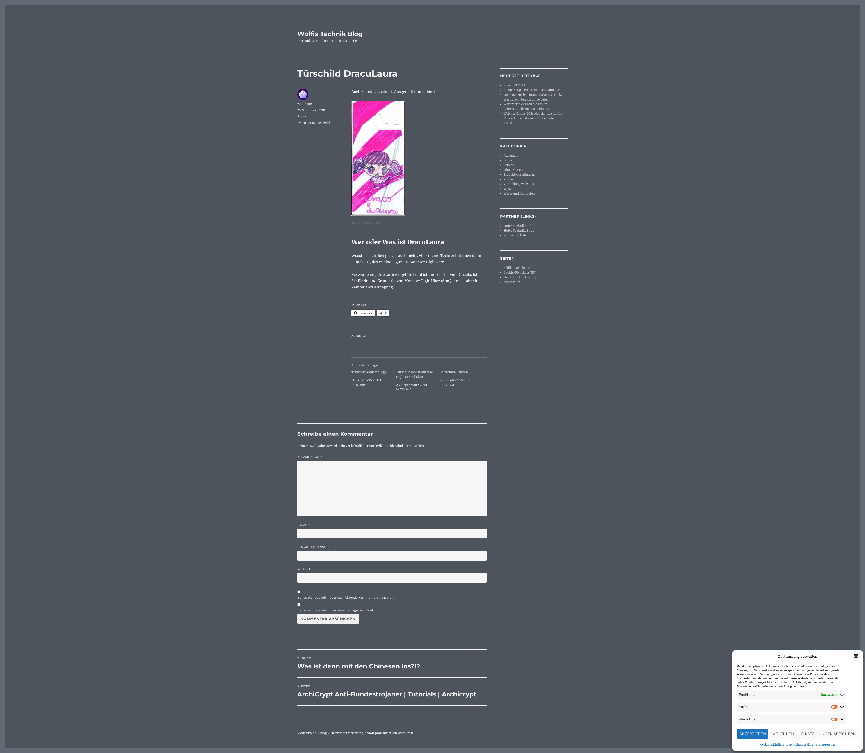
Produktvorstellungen (519, 174)
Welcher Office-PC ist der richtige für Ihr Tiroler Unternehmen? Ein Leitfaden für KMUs (533, 118)
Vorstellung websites (519, 184)
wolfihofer (304, 103)
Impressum (827, 744)
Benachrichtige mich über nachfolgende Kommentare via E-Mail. (345, 597)
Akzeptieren (752, 734)
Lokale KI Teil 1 (514, 85)
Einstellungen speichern (828, 734)
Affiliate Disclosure (517, 268)
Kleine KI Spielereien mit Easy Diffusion (532, 90)
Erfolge (509, 165)
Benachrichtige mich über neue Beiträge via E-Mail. (335, 610)
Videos (508, 179)
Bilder (301, 116)
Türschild (323, 122)
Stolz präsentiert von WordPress (390, 733)
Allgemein (511, 156)
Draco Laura (306, 122)
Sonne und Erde (515, 235)
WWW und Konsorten (519, 193)
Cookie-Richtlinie (772, 744)
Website (305, 569)
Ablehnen (783, 734)
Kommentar (309, 457)
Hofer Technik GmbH (519, 226)
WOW (508, 189)
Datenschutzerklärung (801, 744)
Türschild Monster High (369, 372)
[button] (856, 656)
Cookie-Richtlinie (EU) (520, 273)
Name (303, 525)
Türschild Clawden (454, 372)
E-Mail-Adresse (313, 547)
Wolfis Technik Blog (330, 34)
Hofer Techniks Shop (519, 231)
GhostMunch (513, 170)
